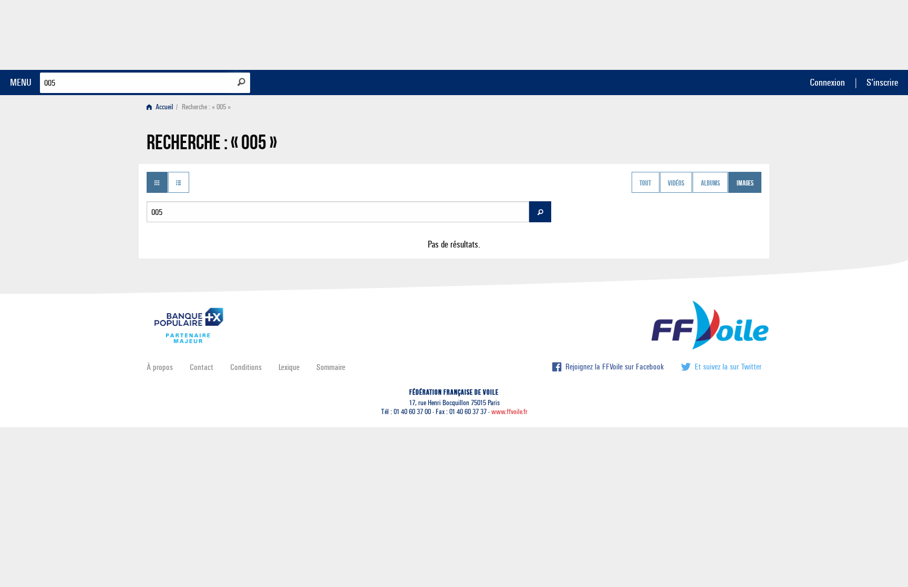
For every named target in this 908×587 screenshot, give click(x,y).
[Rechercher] (241, 82)
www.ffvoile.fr (509, 411)
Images (745, 183)
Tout (645, 183)
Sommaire (330, 367)
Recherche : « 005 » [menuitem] (206, 106)
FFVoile (695, 33)
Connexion (827, 82)
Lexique (289, 367)
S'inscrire (882, 82)
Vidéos (676, 183)
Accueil (163, 106)
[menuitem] (162, 106)
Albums (710, 183)
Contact (201, 367)
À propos (160, 367)
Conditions (246, 367)
